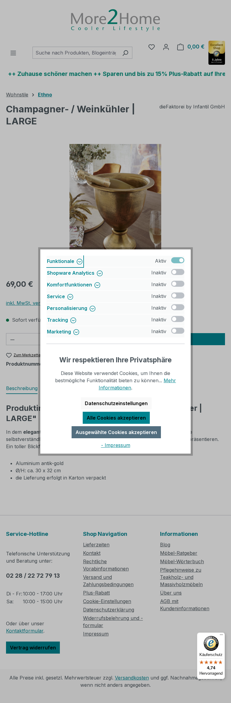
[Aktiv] (177, 260)
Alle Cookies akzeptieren (116, 418)
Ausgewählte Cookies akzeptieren (116, 432)
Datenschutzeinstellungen (116, 403)
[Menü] (221, 636)
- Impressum (115, 445)
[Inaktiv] (177, 272)
